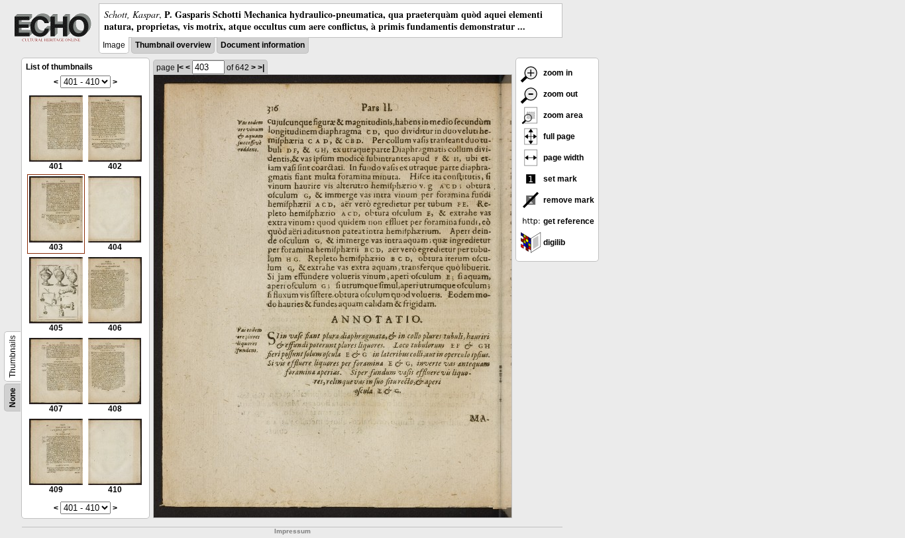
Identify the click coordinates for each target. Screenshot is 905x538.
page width (562, 157)
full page (558, 136)
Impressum (292, 531)
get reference (567, 221)
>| (261, 67)
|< (180, 67)
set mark (559, 179)
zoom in (556, 73)
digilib (553, 242)
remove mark (567, 200)
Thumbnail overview (173, 45)
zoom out (559, 94)
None (12, 397)
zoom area (562, 115)
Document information (263, 45)
